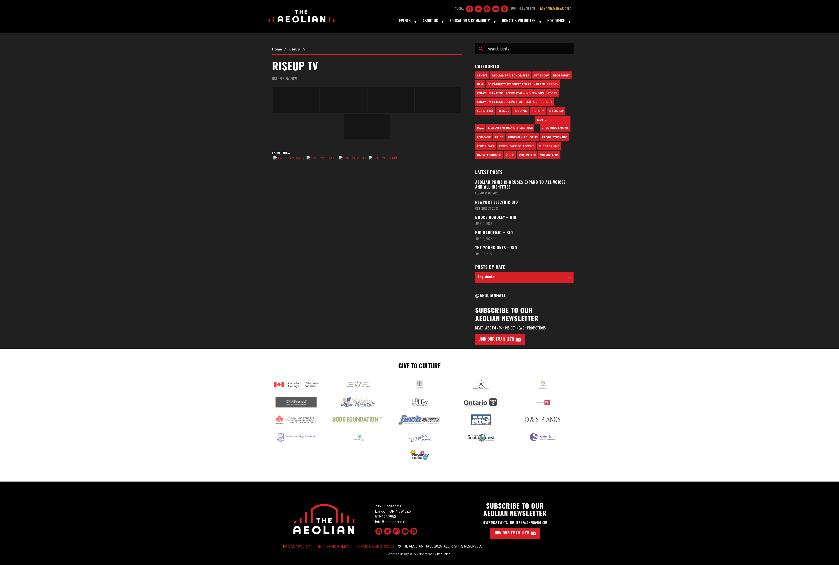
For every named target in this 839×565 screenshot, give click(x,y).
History (537, 111)
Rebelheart (486, 146)
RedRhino (444, 554)
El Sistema (485, 111)
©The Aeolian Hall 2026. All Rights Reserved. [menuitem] (440, 546)
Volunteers (549, 155)
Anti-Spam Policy (333, 546)
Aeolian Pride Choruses (510, 75)
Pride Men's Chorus (523, 137)
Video (510, 155)
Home (277, 49)
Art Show (541, 75)
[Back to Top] (324, 518)
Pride (499, 137)
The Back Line (548, 146)
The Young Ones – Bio (496, 248)
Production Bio (554, 137)
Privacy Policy (296, 546)
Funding (520, 111)
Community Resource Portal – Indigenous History (517, 93)
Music (541, 119)
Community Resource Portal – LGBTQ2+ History (514, 102)
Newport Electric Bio (496, 203)
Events (405, 21)
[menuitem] (407, 21)
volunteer (527, 155)
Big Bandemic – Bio (494, 233)
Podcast (484, 137)
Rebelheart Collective (516, 146)
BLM (480, 84)
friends (503, 111)
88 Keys (482, 75)
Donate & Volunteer (519, 21)
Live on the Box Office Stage (510, 128)
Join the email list (523, 8)
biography (561, 75)
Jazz (480, 128)
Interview (555, 111)
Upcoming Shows (555, 128)
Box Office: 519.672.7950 (555, 9)
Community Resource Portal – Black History (522, 84)
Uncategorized (489, 155)
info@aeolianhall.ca (391, 521)
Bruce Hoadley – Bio (496, 218)
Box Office (556, 21)
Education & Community (470, 21)
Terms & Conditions (375, 546)
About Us (430, 21)
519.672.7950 (385, 516)
